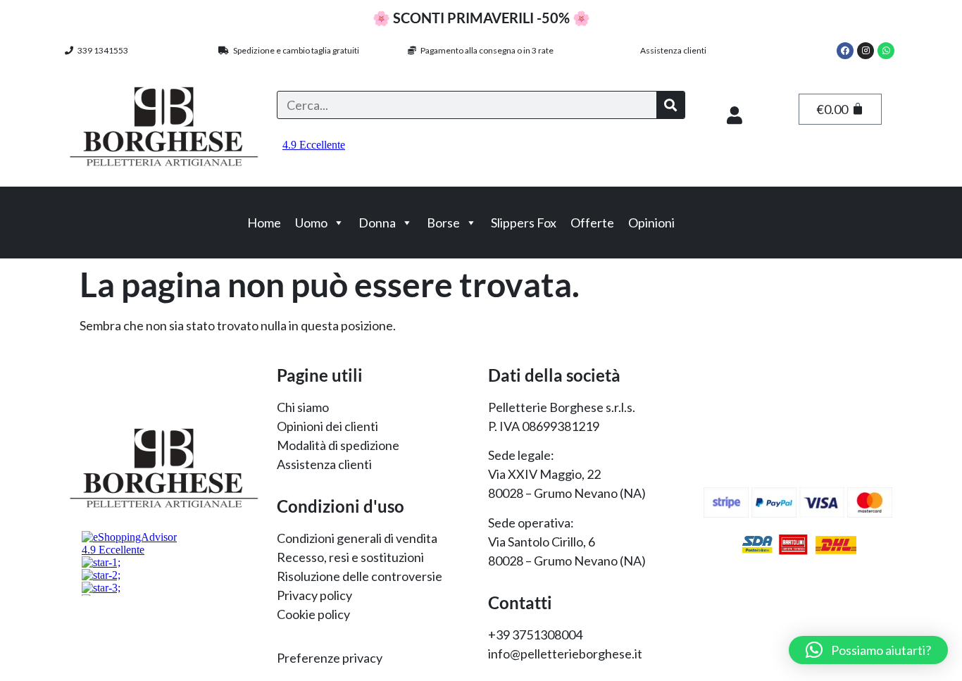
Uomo (311, 222)
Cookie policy (313, 614)
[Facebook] (845, 50)
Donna (377, 222)
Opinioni (651, 222)
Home (264, 222)
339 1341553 (100, 50)
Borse (443, 222)
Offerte (592, 222)
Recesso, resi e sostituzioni (350, 557)
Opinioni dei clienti (327, 426)
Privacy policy (314, 595)
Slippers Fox (523, 222)
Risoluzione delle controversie (359, 576)
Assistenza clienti (673, 50)
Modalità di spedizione (338, 445)
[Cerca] (670, 105)
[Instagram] (865, 50)
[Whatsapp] (885, 50)
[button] (868, 650)
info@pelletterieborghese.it (565, 653)
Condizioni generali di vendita (357, 538)
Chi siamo (303, 407)
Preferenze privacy (329, 658)
